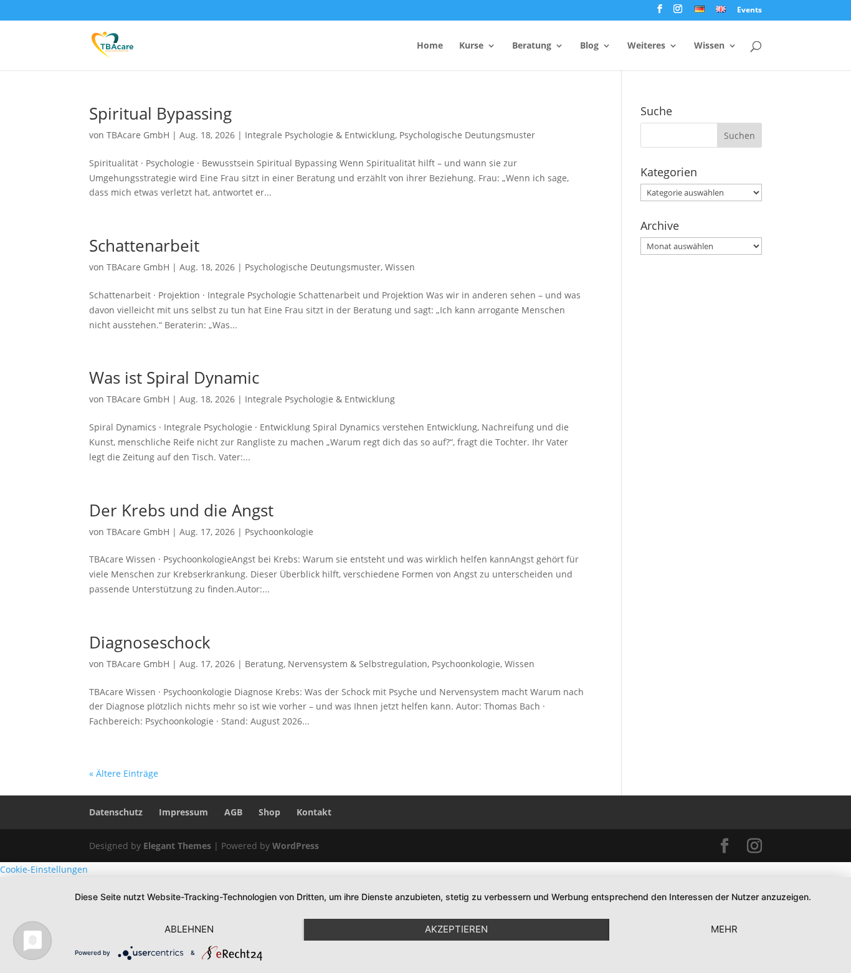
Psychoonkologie (279, 532)
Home (430, 46)
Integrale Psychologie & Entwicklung (320, 135)
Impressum (183, 812)
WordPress (295, 846)
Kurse (471, 46)
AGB (233, 812)
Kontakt (314, 812)
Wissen (709, 46)
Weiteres (646, 46)
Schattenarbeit (144, 245)
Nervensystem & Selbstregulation (357, 664)
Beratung (531, 46)
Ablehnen (189, 929)
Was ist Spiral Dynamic (174, 377)
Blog (589, 46)
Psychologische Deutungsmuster (467, 135)
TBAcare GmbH (138, 135)
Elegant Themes (177, 846)
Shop (269, 812)
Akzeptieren (456, 929)
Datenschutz (116, 812)
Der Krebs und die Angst (181, 510)
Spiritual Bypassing (160, 113)
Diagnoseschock (150, 642)
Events (749, 10)
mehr (724, 929)
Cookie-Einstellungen (44, 869)
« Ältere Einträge (123, 773)
